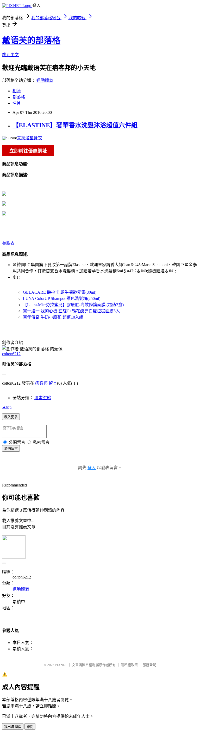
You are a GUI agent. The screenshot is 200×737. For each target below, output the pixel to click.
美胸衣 (8, 243)
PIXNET (61, 665)
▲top (6, 407)
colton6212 (11, 354)
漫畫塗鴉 (42, 398)
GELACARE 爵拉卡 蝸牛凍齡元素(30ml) (59, 292)
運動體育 (44, 80)
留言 (53, 383)
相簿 (16, 91)
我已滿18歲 (12, 727)
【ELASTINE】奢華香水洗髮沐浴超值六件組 (75, 125)
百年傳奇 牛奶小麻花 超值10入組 (53, 317)
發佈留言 (11, 449)
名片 (16, 103)
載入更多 (11, 417)
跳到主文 (10, 54)
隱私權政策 (129, 665)
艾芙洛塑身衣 (29, 138)
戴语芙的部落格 (31, 40)
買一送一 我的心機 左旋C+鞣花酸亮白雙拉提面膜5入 (71, 311)
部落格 (18, 97)
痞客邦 (41, 383)
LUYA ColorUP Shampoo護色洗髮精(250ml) (61, 298)
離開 (30, 727)
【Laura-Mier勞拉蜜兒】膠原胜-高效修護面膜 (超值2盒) (73, 304)
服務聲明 (149, 665)
